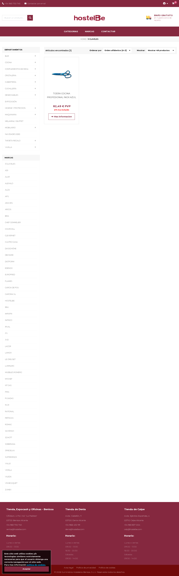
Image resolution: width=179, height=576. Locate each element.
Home (83, 39)
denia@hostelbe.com (74, 529)
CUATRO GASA (11, 242)
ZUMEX (8, 490)
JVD (7, 340)
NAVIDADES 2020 (12, 134)
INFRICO (8, 320)
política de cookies (36, 565)
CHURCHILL (10, 229)
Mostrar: (141, 50)
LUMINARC (9, 366)
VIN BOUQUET (11, 483)
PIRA (7, 392)
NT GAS (8, 385)
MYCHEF (8, 379)
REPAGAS (9, 418)
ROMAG (8, 424)
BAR (7, 56)
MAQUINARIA (11, 115)
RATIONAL (9, 411)
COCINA (8, 62)
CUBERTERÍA (10, 82)
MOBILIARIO (10, 128)
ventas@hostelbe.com (16, 529)
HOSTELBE (10, 301)
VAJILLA (8, 147)
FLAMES (8, 281)
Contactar (108, 31)
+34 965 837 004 (132, 525)
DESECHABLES (11, 95)
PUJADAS (9, 398)
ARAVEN (9, 203)
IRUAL (7, 327)
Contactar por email (36, 3)
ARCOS (8, 209)
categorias (71, 31)
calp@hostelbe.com (133, 529)
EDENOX (9, 268)
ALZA (7, 190)
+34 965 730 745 (12, 3)
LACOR (8, 346)
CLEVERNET (10, 236)
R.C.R (7, 405)
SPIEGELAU (10, 450)
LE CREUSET (10, 359)
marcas (89, 31)
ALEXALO (9, 183)
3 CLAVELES (10, 164)
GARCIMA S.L (10, 294)
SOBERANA (10, 444)
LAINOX (8, 353)
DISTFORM (9, 262)
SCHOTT (8, 437)
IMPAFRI (8, 314)
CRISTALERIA (10, 75)
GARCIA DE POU (12, 288)
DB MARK (9, 255)
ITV (6, 333)
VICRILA (8, 470)
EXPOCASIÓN (11, 102)
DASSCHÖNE (10, 249)
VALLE (8, 463)
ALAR (7, 177)
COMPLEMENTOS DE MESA (16, 69)
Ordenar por (96, 50)
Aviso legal (68, 567)
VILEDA (8, 477)
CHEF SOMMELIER (13, 222)
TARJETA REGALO (12, 141)
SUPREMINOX (11, 457)
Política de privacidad (86, 567)
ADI (6, 170)
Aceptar (26, 569)
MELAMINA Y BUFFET (14, 121)
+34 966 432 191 (72, 525)
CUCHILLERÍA (10, 89)
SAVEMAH (9, 431)
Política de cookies (107, 567)
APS (7, 196)
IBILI (7, 307)
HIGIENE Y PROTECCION (15, 108)
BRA (7, 216)
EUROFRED (10, 275)
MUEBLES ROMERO (13, 372)
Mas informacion (63, 116)
